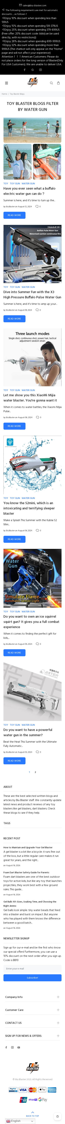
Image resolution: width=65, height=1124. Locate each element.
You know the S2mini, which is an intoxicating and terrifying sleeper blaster (29, 508)
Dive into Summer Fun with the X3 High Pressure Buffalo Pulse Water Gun (32, 295)
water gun (28, 184)
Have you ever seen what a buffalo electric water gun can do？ (29, 191)
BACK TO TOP (32, 1116)
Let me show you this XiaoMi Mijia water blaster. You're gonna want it (30, 398)
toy (5, 184)
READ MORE (14, 215)
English (15, 1120)
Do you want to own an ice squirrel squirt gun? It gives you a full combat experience (31, 622)
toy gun (15, 184)
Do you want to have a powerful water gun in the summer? (27, 732)
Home (4, 94)
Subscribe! (32, 978)
